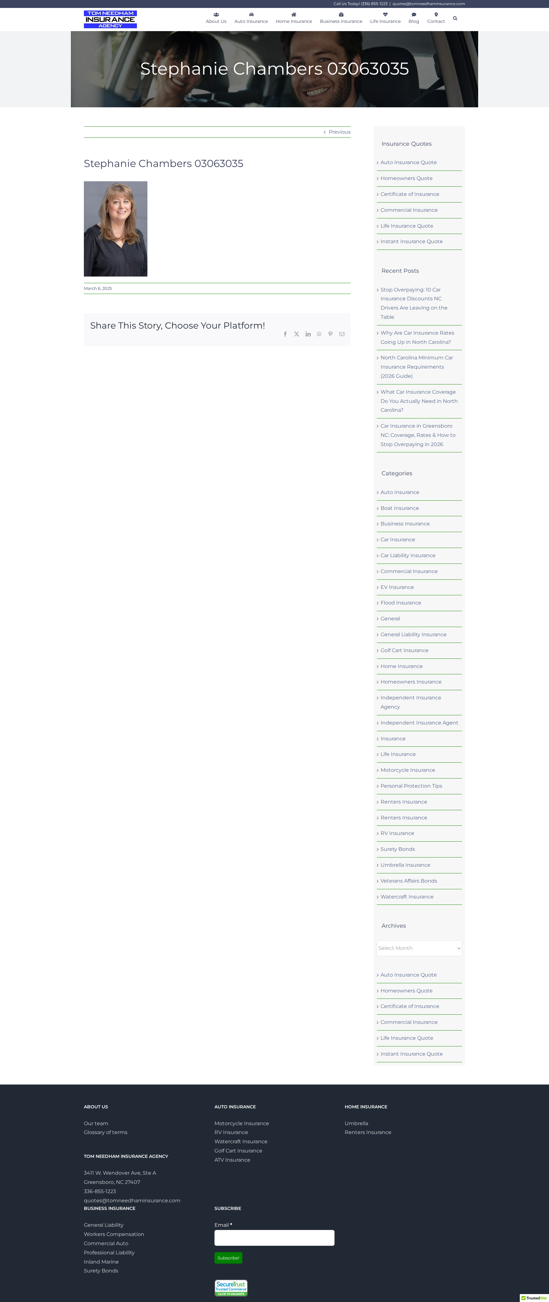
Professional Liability (109, 1253)
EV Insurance (397, 587)
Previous (340, 132)
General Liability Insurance (414, 634)
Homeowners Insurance (411, 682)
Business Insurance (405, 524)
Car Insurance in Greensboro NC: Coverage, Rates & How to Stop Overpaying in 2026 (418, 435)
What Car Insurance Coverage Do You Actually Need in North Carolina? (419, 401)
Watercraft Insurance (407, 897)
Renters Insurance (404, 802)
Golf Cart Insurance (405, 650)
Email (223, 1225)
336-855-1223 (100, 1191)
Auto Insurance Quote (409, 162)
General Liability (104, 1225)
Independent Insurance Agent (419, 723)
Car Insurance (398, 540)
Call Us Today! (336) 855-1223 (361, 3)
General (390, 619)
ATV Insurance (232, 1160)
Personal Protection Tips (411, 786)
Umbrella (356, 1123)
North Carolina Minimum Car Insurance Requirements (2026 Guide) (417, 367)
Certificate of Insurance (410, 194)
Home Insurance (402, 666)
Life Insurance (398, 754)
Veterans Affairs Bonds (409, 881)
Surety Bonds (398, 849)
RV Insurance (397, 833)
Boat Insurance (400, 508)
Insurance (393, 739)
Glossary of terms (105, 1132)
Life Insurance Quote (407, 226)
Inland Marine (101, 1262)
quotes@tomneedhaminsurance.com (429, 3)
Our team (96, 1123)
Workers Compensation (114, 1234)
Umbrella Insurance (405, 865)
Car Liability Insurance (408, 555)
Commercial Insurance (409, 210)
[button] (455, 17)
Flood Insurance (401, 603)
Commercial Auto (106, 1243)
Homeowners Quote (407, 178)
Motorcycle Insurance (408, 770)
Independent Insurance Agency (411, 702)
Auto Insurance (400, 492)
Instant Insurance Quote (412, 241)
